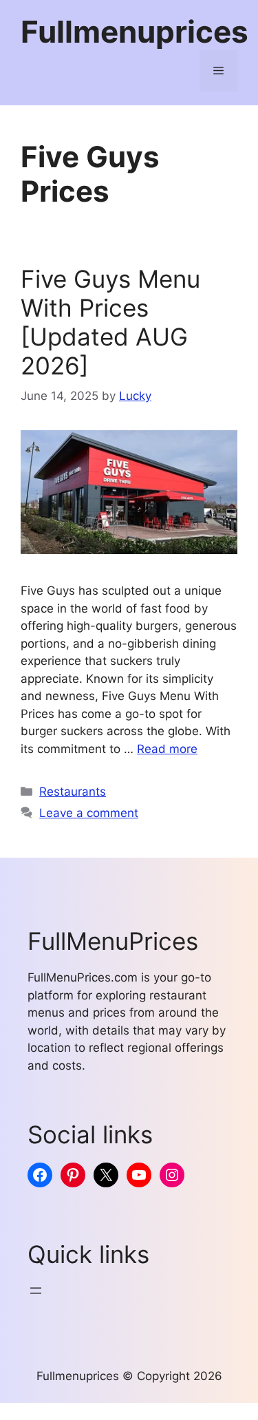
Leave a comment (88, 813)
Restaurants (72, 791)
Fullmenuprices (134, 31)
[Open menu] (36, 1290)
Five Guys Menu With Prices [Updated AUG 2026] (110, 322)
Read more (167, 749)
